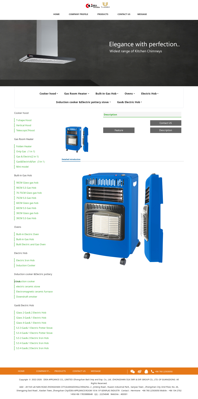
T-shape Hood (23, 120)
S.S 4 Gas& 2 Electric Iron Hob (32, 348)
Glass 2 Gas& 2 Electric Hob (31, 312)
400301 (124, 394)
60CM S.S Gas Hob (26, 208)
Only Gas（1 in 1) (25, 151)
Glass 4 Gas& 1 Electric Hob (31, 322)
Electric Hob (149, 93)
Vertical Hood (23, 125)
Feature (119, 130)
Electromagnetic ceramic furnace (34, 291)
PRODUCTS (102, 14)
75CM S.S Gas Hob (26, 198)
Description (110, 114)
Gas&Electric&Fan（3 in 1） (31, 161)
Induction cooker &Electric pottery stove (82, 102)
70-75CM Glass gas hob (29, 192)
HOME (56, 14)
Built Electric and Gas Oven (31, 244)
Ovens (129, 93)
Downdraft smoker (26, 296)
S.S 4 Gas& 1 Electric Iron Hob (32, 343)
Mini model (22, 166)
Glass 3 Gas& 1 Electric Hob (31, 317)
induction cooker (25, 281)
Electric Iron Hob (25, 260)
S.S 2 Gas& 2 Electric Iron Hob (32, 338)
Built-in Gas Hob (106, 93)
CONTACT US (124, 14)
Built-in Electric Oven (27, 234)
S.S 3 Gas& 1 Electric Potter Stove (34, 327)
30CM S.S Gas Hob (26, 218)
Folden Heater (24, 146)
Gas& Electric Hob (128, 102)
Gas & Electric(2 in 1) (27, 156)
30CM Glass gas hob (27, 213)
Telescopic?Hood (25, 130)
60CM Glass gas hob (27, 203)
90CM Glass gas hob (27, 182)
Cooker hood (48, 93)
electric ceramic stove (28, 286)
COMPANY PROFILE (78, 14)
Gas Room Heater (75, 93)
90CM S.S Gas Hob (26, 187)
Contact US (166, 123)
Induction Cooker (25, 265)
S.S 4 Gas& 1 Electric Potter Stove (34, 333)
